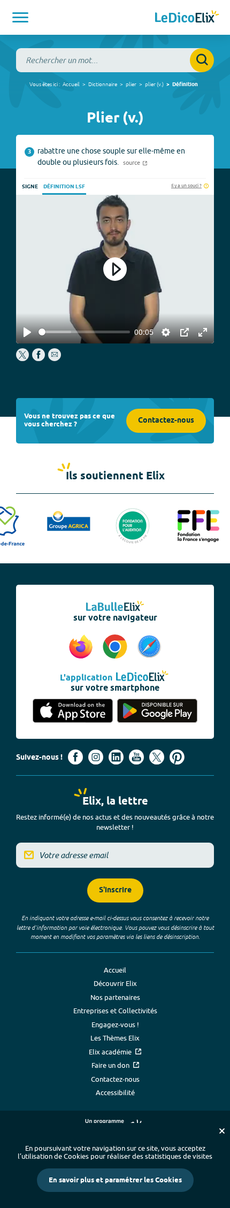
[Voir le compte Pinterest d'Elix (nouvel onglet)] (177, 757)
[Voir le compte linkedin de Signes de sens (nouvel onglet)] (116, 757)
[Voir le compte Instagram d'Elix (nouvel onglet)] (95, 757)
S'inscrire (115, 890)
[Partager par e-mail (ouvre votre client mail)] (55, 358)
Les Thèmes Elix (115, 1038)
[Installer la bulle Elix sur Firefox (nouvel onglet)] (82, 647)
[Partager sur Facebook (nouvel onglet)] (38, 358)
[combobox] (115, 60)
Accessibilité (115, 1092)
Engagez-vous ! (115, 1024)
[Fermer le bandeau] (222, 1131)
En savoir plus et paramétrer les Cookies (115, 1180)
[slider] (84, 332)
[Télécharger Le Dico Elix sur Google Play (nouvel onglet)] (157, 711)
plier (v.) (154, 84)
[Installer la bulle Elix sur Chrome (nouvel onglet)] (117, 647)
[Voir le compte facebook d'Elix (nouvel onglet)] (75, 757)
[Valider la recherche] (202, 60)
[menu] (20, 17)
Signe (30, 186)
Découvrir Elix (115, 983)
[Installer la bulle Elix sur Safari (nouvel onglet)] (149, 647)
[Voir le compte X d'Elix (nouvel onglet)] (156, 757)
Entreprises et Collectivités (115, 1010)
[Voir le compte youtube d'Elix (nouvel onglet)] (136, 757)
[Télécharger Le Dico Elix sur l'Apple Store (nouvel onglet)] (73, 711)
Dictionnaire (102, 84)
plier (131, 84)
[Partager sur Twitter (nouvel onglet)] (23, 358)
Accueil (71, 84)
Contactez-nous (166, 421)
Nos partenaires (115, 997)
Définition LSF (64, 186)
